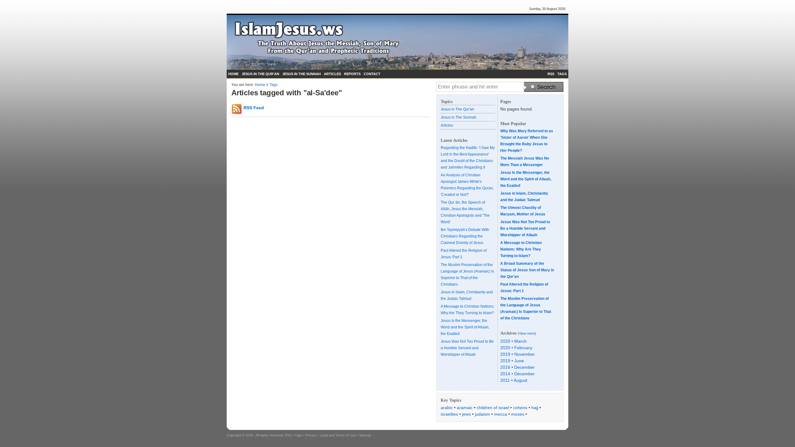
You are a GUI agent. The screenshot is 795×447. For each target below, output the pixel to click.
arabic (447, 407)
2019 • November (517, 354)
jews (466, 414)
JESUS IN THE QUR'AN (260, 74)
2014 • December (517, 373)
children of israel (493, 407)
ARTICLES (332, 74)
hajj (534, 407)
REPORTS (352, 74)
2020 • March (513, 341)
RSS (550, 74)
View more (527, 333)
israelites (449, 414)
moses (517, 414)
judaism (482, 414)
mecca (500, 414)
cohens (520, 407)
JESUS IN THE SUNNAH (301, 74)
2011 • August (513, 380)
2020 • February (516, 347)
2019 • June (512, 360)
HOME (233, 74)
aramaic (465, 407)
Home (260, 85)
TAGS (562, 74)
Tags (274, 85)
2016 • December (517, 367)
